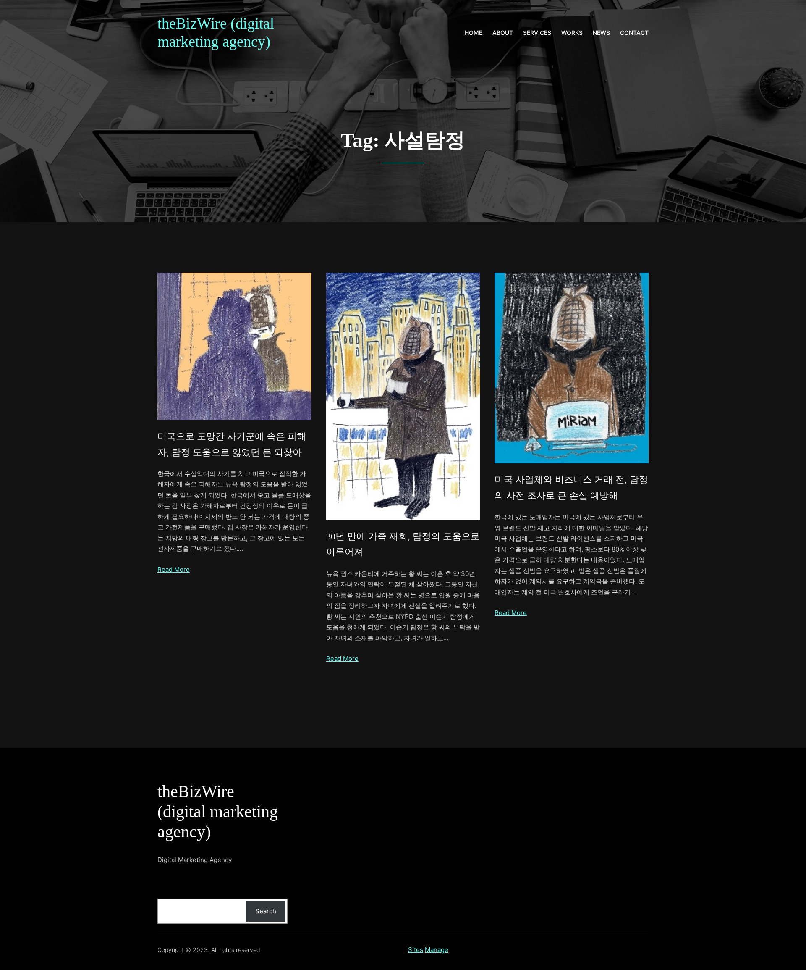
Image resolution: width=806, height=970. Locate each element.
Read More (173, 569)
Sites (415, 950)
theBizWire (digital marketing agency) (217, 811)
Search (265, 911)
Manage (436, 950)
